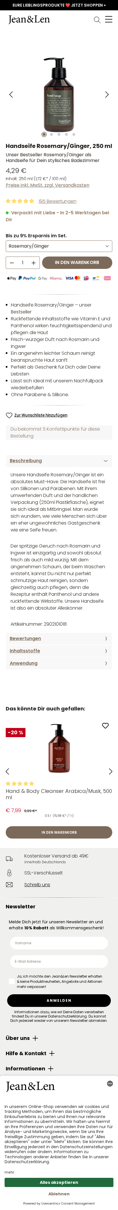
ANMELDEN (59, 1000)
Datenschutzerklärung (67, 1016)
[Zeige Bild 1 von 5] (44, 134)
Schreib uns (37, 884)
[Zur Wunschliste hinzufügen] (105, 726)
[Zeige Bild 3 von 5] (59, 134)
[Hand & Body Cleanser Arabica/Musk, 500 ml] (59, 748)
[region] (59, 95)
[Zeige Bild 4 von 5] (66, 134)
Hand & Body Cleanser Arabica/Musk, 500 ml (59, 794)
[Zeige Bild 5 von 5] (73, 134)
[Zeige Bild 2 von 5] (51, 134)
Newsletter (21, 906)
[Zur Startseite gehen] (59, 20)
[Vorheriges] (11, 95)
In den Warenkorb (77, 262)
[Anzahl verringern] (12, 263)
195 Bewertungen (57, 201)
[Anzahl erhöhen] (34, 263)
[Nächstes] (106, 95)
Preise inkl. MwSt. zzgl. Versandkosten (47, 185)
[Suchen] (97, 20)
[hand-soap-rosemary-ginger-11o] (59, 95)
